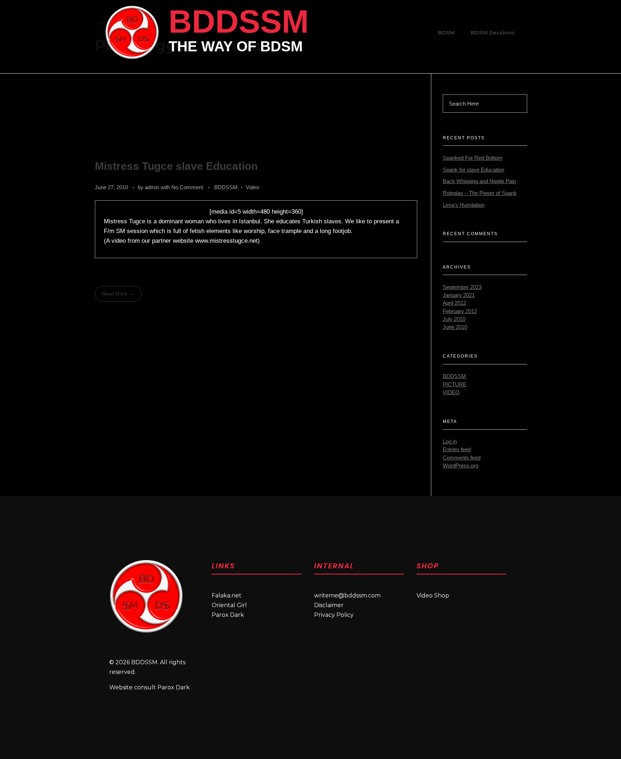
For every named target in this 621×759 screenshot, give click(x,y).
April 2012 (454, 303)
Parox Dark (228, 614)
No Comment (187, 187)
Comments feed (461, 458)
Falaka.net (227, 595)
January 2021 (459, 295)
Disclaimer (329, 605)
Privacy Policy (334, 614)
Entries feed (457, 449)
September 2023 (462, 287)
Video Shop (433, 595)
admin (153, 187)
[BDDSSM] (132, 32)
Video (252, 187)
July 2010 (454, 319)
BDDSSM (239, 21)
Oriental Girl (229, 605)
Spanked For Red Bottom (472, 158)
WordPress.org (460, 466)
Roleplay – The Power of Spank (480, 193)
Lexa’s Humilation (463, 205)
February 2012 (460, 311)
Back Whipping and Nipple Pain (479, 181)
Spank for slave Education (473, 170)
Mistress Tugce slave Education (176, 166)
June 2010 (455, 327)
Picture (454, 384)
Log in (450, 441)
